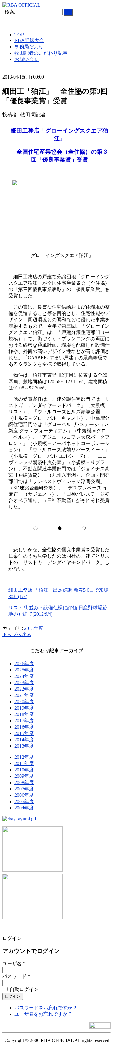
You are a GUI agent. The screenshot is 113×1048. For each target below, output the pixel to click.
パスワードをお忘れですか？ (45, 1007)
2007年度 (24, 788)
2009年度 (24, 776)
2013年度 (33, 628)
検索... (11, 11)
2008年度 (24, 782)
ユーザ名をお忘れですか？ (43, 1014)
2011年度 (24, 763)
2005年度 (24, 801)
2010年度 (24, 769)
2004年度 (24, 807)
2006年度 (24, 795)
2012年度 (24, 757)
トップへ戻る (16, 634)
